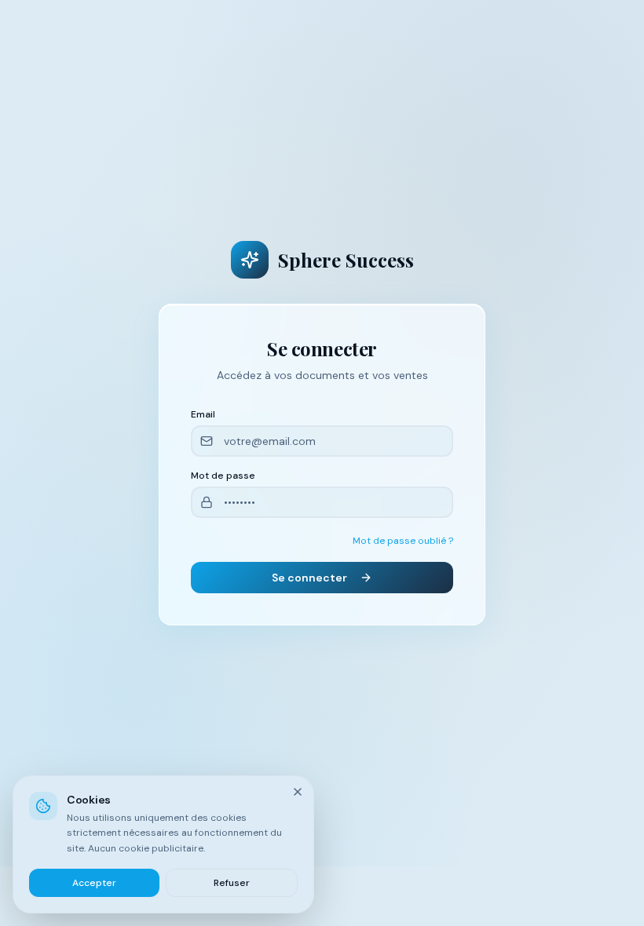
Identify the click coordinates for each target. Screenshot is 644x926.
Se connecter (309, 578)
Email (203, 414)
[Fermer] (297, 792)
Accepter (94, 883)
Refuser (232, 883)
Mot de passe (223, 475)
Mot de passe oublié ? (403, 540)
